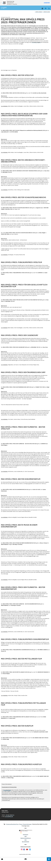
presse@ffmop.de (9, 816)
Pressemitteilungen (27, 824)
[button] (45, 8)
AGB (25, 836)
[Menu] (49, 859)
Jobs (25, 840)
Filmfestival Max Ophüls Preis (12, 824)
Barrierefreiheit (25, 841)
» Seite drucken (46, 11)
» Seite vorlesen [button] (38, 11)
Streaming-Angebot (36, 42)
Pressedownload (7, 790)
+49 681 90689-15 (10, 815)
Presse (20, 824)
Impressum (25, 834)
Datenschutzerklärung (26, 838)
